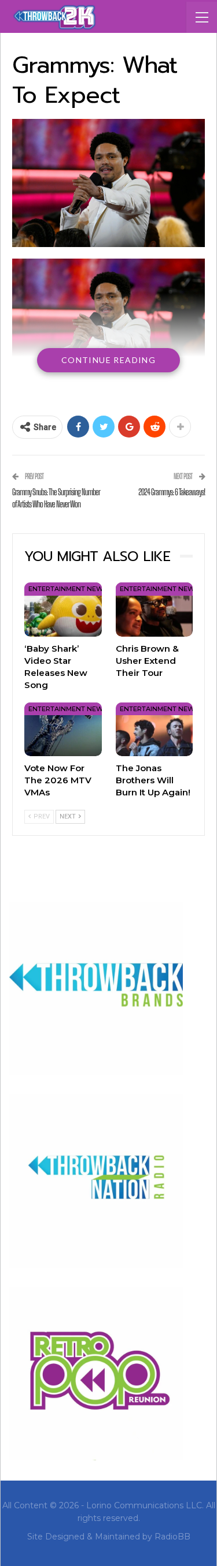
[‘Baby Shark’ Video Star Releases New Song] (63, 609)
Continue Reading (108, 360)
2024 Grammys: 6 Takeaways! (171, 492)
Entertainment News (67, 589)
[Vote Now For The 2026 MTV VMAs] (63, 729)
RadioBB (172, 1536)
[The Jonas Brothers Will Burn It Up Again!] (154, 729)
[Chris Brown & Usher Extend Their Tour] (154, 609)
